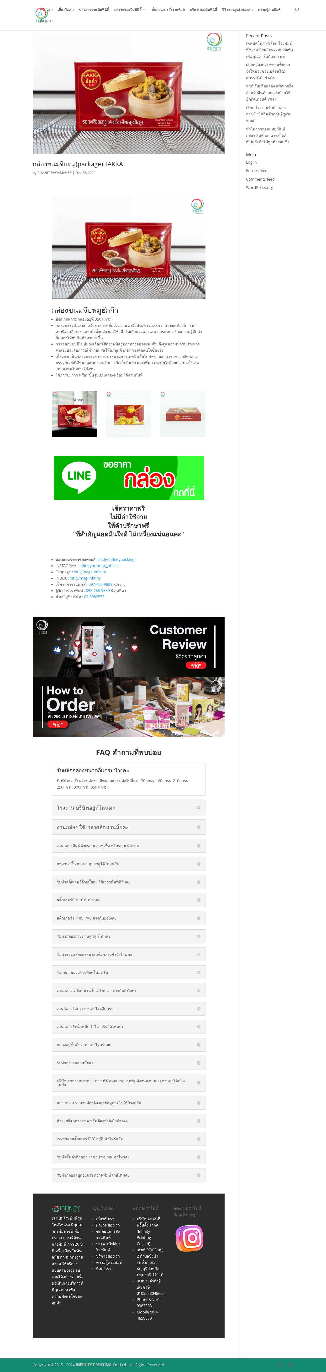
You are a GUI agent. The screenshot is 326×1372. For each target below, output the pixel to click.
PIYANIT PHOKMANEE (54, 172)
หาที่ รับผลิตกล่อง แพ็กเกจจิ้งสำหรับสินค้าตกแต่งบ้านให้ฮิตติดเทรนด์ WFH (269, 92)
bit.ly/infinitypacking (116, 559)
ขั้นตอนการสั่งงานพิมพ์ (168, 10)
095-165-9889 (98, 590)
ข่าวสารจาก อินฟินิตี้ (94, 10)
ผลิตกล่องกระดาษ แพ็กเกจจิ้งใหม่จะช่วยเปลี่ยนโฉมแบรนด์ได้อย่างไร (268, 71)
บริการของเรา (108, 1256)
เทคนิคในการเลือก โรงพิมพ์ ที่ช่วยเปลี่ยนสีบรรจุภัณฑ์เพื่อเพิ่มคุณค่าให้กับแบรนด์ (269, 50)
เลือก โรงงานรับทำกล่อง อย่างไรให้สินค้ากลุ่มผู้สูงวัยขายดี (268, 114)
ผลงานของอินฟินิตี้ (128, 10)
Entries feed (257, 170)
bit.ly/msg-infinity (85, 578)
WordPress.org (259, 187)
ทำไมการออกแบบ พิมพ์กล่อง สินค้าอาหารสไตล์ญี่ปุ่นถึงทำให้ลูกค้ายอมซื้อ (268, 135)
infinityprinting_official (99, 565)
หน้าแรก (46, 10)
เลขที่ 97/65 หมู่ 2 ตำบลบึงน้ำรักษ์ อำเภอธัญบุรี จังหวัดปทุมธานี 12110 (150, 1262)
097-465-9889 (100, 584)
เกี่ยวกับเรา (66, 10)
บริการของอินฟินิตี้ (203, 10)
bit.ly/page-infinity (90, 572)
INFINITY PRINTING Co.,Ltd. (101, 1364)
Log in (251, 162)
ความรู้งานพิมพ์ (269, 10)
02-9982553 (94, 596)
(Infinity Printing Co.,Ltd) (144, 1237)
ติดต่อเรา (46, 21)
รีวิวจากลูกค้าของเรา (237, 10)
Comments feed (260, 179)
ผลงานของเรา (108, 1225)
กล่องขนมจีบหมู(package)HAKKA (78, 164)
